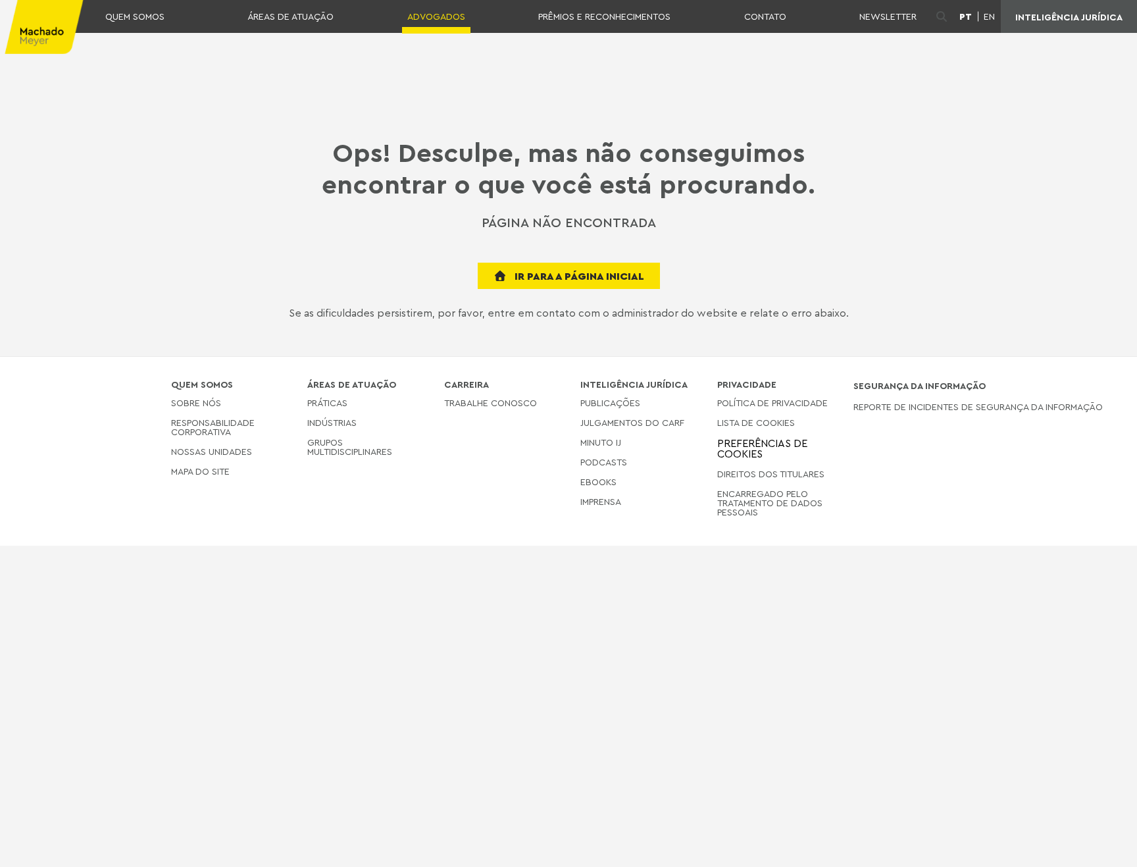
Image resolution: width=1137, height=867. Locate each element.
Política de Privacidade (772, 403)
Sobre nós (196, 403)
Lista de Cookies (756, 422)
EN (989, 16)
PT (965, 16)
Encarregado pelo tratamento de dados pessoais (769, 502)
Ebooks (598, 481)
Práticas (327, 403)
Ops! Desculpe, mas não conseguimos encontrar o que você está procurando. (568, 167)
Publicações (610, 403)
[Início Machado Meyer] (42, 27)
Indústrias (332, 422)
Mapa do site (200, 472)
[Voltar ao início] (1105, 846)
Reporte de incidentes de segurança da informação (978, 407)
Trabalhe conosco (490, 403)
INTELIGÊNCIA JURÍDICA (1069, 16)
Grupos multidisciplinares (349, 446)
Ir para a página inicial (578, 275)
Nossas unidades (211, 451)
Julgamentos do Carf (632, 422)
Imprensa (600, 501)
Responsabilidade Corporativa (213, 427)
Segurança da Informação (919, 386)
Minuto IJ (600, 442)
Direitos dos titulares (770, 473)
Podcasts (603, 461)
